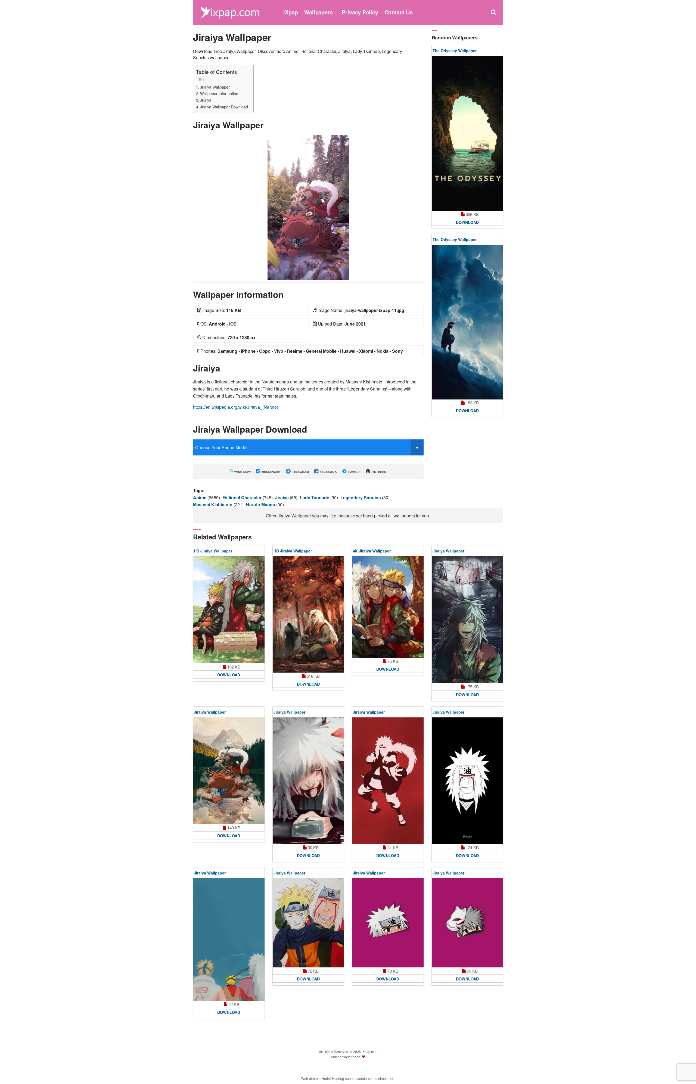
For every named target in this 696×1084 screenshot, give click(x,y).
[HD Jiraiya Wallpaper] (229, 609)
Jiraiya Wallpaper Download (224, 107)
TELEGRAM (300, 472)
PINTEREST (379, 472)
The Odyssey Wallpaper (455, 50)
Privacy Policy (360, 12)
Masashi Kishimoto (213, 504)
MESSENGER (270, 472)
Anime (200, 497)
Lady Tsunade (315, 497)
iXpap (290, 12)
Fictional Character (242, 497)
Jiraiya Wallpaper (215, 87)
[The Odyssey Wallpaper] (467, 133)
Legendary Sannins (361, 497)
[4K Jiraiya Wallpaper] (388, 607)
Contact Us (399, 12)
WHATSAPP (242, 472)
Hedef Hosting (333, 1078)
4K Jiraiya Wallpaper (372, 551)
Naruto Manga (261, 504)
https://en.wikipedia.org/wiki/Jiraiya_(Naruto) (235, 407)
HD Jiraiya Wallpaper (213, 551)
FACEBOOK (328, 472)
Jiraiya (205, 100)
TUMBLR (354, 472)
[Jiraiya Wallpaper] (308, 207)
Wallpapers (318, 12)
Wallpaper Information (219, 93)
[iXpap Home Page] (230, 11)
